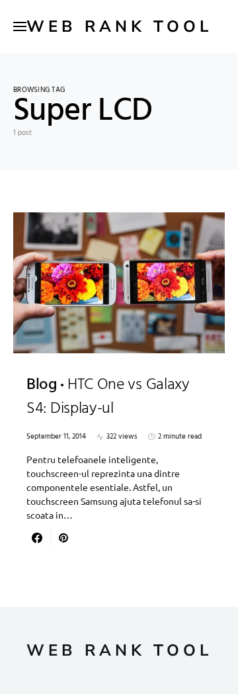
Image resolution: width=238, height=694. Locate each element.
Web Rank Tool (119, 26)
